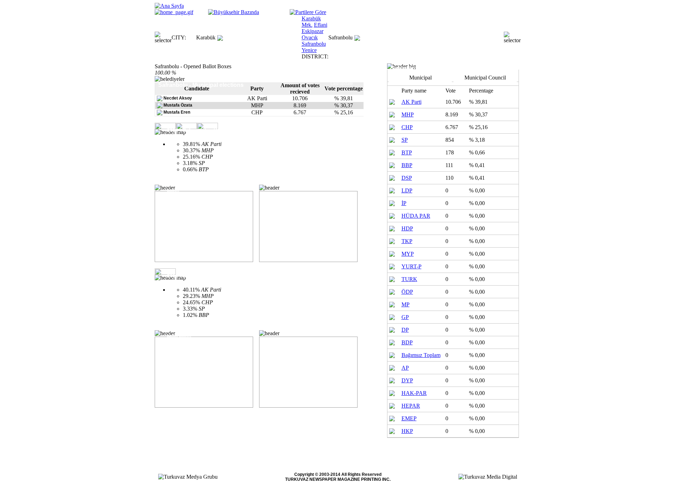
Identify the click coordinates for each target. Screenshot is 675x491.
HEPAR (410, 406)
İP (403, 203)
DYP (407, 380)
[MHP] (392, 114)
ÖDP (407, 292)
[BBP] (392, 164)
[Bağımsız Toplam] (392, 354)
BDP (407, 342)
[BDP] (392, 342)
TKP (406, 241)
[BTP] (392, 152)
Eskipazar (312, 31)
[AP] (392, 367)
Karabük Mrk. (311, 21)
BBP (406, 165)
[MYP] (392, 253)
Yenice (309, 50)
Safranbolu (314, 44)
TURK (409, 279)
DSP (406, 178)
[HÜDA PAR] (392, 215)
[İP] (392, 202)
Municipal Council (485, 78)
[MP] (392, 304)
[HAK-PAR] (392, 392)
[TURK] (392, 278)
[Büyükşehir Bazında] (233, 12)
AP (405, 368)
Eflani (320, 25)
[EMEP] (392, 418)
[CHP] (392, 126)
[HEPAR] (392, 405)
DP (405, 330)
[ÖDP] (392, 291)
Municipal (420, 78)
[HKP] (392, 430)
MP (405, 304)
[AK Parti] (392, 101)
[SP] (392, 139)
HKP (407, 431)
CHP (407, 127)
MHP (407, 114)
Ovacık (310, 37)
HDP (407, 228)
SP (404, 140)
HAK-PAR (414, 393)
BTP (406, 152)
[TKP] (392, 240)
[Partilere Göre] (308, 12)
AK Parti (411, 102)
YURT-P (411, 266)
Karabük (206, 37)
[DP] (392, 329)
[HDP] (392, 228)
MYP (407, 254)
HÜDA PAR (415, 216)
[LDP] (392, 190)
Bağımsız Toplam (421, 355)
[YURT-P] (392, 266)
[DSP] (392, 177)
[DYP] (392, 380)
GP (405, 317)
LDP (406, 190)
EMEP (409, 418)
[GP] (392, 316)
